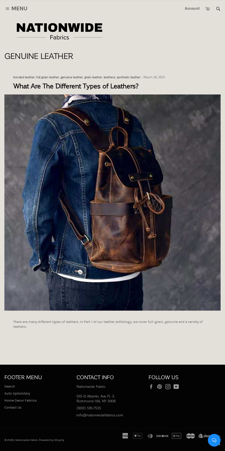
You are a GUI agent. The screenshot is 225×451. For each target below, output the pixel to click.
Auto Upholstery (17, 393)
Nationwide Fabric (26, 440)
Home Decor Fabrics (20, 400)
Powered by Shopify (51, 440)
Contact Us (13, 407)
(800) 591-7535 (88, 408)
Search (9, 386)
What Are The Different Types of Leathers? (76, 86)
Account (192, 8)
